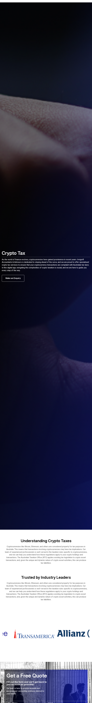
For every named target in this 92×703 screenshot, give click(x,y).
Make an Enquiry (13, 278)
